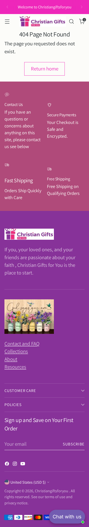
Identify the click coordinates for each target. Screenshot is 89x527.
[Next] (81, 7)
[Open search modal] (71, 22)
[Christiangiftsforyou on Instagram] (15, 464)
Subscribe (74, 444)
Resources (15, 366)
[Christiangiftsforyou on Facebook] (7, 464)
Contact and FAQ (22, 343)
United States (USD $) (28, 482)
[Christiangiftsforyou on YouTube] (23, 464)
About (10, 359)
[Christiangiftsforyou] (42, 21)
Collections (16, 351)
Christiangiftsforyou (52, 490)
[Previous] (7, 7)
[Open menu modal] (7, 22)
